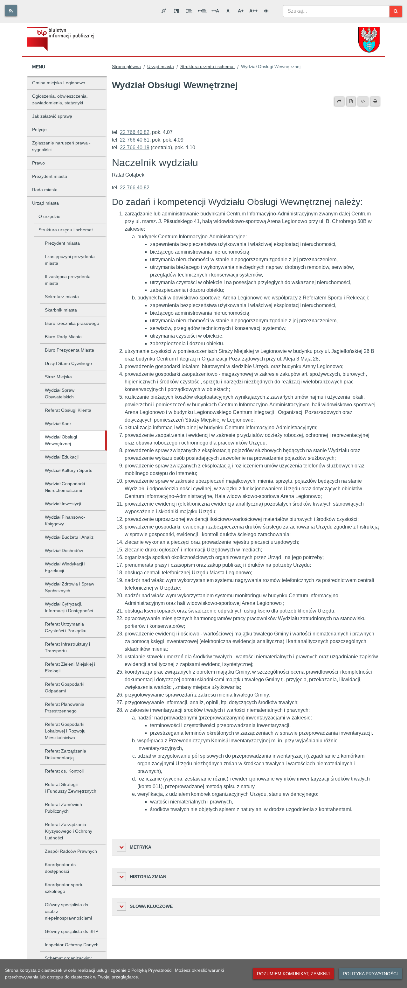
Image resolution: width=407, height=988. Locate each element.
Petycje (39, 129)
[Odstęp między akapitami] (176, 11)
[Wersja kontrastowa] (266, 11)
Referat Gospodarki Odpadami (64, 687)
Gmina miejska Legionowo (58, 82)
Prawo (38, 162)
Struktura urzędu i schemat (65, 229)
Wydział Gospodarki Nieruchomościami (65, 487)
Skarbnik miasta (61, 309)
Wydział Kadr (58, 423)
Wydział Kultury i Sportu (69, 470)
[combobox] (336, 11)
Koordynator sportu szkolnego (64, 888)
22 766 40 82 (134, 132)
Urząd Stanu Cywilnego (68, 363)
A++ (253, 10)
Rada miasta (45, 189)
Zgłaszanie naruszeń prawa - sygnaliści (61, 146)
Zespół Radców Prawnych (71, 851)
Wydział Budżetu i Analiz (69, 537)
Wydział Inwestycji (63, 503)
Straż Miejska (58, 376)
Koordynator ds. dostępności (61, 868)
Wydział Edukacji (62, 456)
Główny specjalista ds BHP (71, 931)
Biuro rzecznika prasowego (72, 323)
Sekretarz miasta (62, 296)
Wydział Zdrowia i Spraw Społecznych (69, 587)
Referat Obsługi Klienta (68, 410)
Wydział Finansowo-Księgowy (65, 520)
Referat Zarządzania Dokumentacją (65, 754)
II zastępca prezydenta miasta (68, 280)
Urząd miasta (45, 203)
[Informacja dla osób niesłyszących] (163, 11)
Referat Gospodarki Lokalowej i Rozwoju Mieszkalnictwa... (65, 731)
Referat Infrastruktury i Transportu (67, 647)
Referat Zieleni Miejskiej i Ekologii (70, 667)
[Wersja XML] (363, 101)
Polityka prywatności (370, 973)
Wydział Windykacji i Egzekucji (65, 567)
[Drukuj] (375, 101)
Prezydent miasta (49, 176)
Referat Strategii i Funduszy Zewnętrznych (70, 788)
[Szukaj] (396, 11)
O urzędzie (49, 216)
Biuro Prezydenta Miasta (69, 350)
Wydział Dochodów (64, 550)
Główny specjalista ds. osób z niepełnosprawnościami (68, 911)
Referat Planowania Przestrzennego (64, 707)
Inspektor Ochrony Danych (72, 944)
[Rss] (11, 10)
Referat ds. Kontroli (64, 771)
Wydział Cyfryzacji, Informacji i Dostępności (69, 607)
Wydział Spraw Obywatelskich (59, 393)
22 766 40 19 (134, 147)
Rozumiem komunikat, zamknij (293, 973)
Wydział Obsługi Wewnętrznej (61, 440)
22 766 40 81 (134, 140)
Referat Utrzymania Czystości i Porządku (65, 627)
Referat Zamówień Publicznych (63, 808)
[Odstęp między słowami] (202, 11)
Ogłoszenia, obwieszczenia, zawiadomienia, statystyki (60, 99)
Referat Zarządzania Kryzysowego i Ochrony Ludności (68, 831)
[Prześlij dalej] (339, 101)
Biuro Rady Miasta (63, 336)
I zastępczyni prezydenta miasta (70, 260)
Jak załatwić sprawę (52, 116)
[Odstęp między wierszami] (189, 11)
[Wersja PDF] (351, 101)
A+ (241, 10)
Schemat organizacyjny (68, 958)
